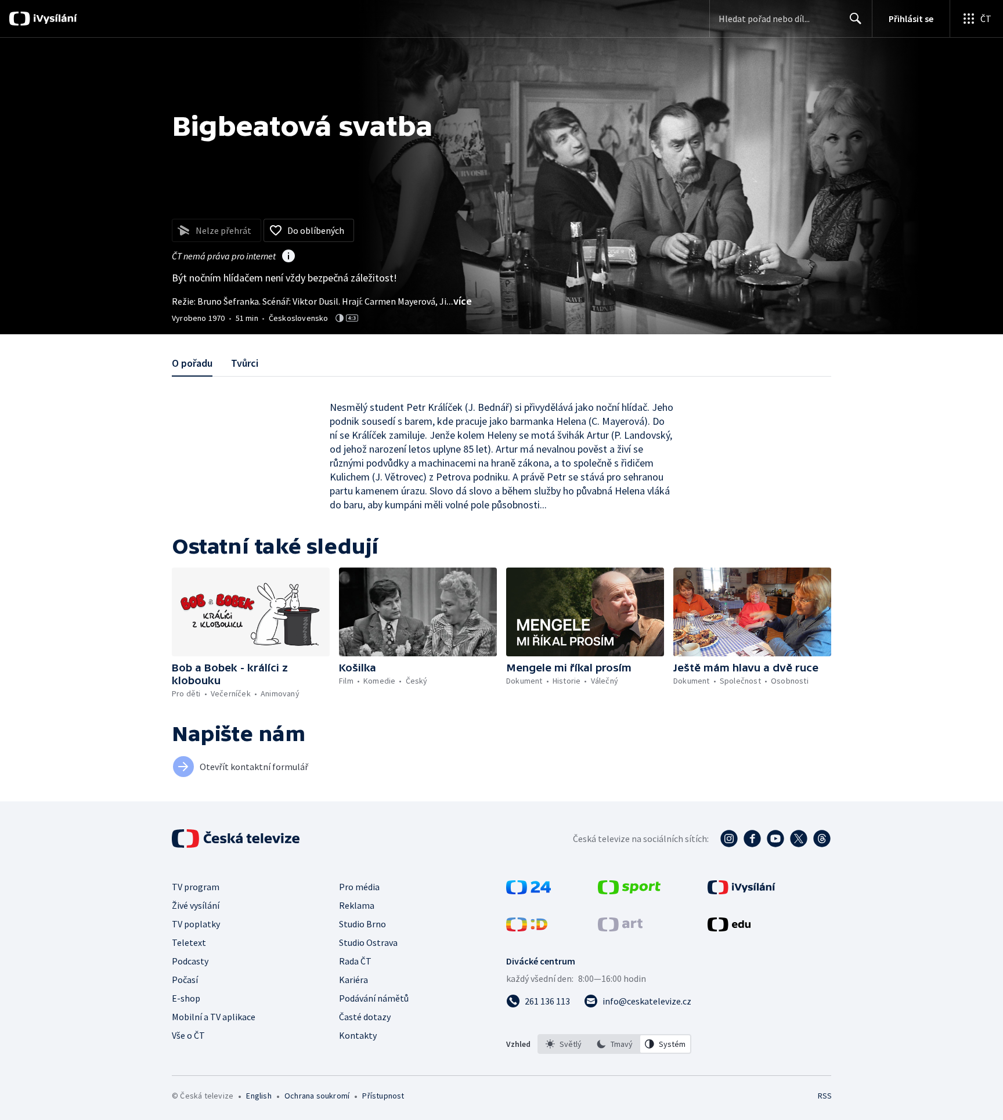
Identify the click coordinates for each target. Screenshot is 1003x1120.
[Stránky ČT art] (620, 928)
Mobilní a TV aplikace (213, 1017)
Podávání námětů (374, 998)
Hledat (855, 18)
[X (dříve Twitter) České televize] (798, 838)
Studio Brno (362, 924)
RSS (825, 1095)
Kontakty (358, 1035)
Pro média (359, 887)
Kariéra (353, 979)
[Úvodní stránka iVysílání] (53, 19)
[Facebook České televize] (752, 838)
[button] (251, 612)
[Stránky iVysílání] (741, 891)
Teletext (189, 942)
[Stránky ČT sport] (629, 891)
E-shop (186, 998)
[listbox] (614, 1044)
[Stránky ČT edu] (729, 928)
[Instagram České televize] (729, 838)
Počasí (185, 979)
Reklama (356, 905)
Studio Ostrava (368, 942)
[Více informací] (288, 257)
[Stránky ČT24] (528, 891)
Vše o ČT (188, 1035)
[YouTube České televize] (775, 838)
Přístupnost (383, 1095)
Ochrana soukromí (316, 1095)
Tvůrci (244, 363)
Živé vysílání (195, 905)
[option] (564, 1044)
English (258, 1095)
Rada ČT (355, 961)
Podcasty (190, 961)
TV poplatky (196, 924)
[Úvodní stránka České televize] (237, 838)
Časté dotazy (365, 1017)
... (459, 301)
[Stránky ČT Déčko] (526, 928)
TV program (195, 887)
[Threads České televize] (822, 838)
